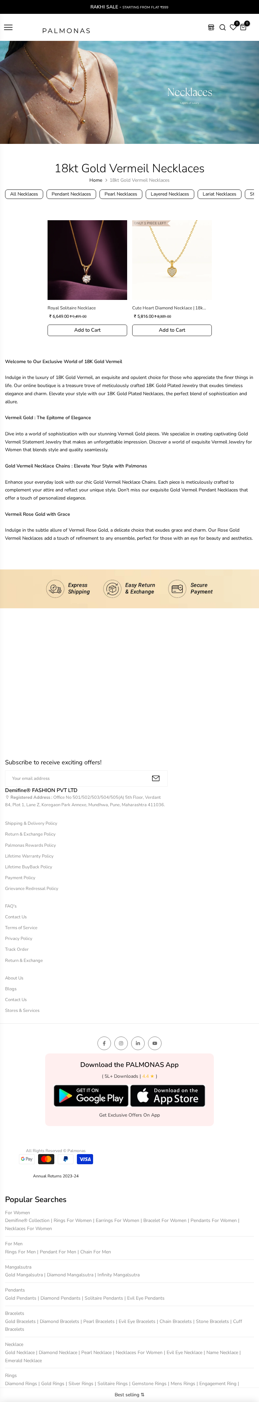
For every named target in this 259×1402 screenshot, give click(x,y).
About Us (14, 978)
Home (95, 180)
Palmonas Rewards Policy (30, 845)
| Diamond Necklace (57, 1352)
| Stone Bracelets (211, 1321)
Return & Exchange (24, 961)
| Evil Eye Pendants (144, 1298)
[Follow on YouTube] (155, 1043)
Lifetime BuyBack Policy (28, 867)
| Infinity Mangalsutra (117, 1275)
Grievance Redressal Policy (31, 889)
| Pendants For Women (213, 1220)
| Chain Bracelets (175, 1321)
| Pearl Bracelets (98, 1321)
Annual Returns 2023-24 (56, 1176)
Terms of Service (21, 928)
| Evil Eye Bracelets (136, 1321)
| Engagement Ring (217, 1383)
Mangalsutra (18, 1267)
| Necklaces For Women (138, 1352)
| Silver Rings (80, 1383)
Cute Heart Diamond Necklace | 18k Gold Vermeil (167, 308)
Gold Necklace (20, 1352)
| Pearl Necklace (96, 1352)
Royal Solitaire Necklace (72, 308)
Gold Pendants (21, 1298)
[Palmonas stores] (211, 27)
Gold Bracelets (21, 1321)
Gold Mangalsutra (24, 1275)
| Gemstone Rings (148, 1383)
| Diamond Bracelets (59, 1321)
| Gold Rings (52, 1383)
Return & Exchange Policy (30, 834)
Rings (11, 1375)
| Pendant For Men (57, 1252)
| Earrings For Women (117, 1220)
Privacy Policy (18, 939)
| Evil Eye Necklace (184, 1352)
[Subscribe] (155, 778)
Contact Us (16, 917)
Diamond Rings (21, 1383)
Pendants (15, 1290)
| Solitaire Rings (112, 1383)
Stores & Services (22, 1011)
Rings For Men (21, 1252)
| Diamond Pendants (60, 1298)
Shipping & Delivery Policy (31, 823)
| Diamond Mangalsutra (69, 1275)
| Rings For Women (72, 1220)
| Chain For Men (94, 1252)
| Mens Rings (182, 1383)
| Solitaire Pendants (103, 1298)
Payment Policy (20, 878)
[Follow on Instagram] (121, 1043)
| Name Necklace (221, 1352)
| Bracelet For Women (164, 1220)
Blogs (11, 989)
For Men (14, 1244)
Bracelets (14, 1313)
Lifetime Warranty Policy (29, 856)
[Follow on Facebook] (104, 1043)
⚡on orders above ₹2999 (180, 7)
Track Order (17, 949)
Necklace (14, 1344)
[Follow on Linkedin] (138, 1043)
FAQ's (11, 906)
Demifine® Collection (28, 1220)
